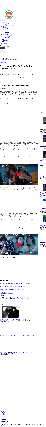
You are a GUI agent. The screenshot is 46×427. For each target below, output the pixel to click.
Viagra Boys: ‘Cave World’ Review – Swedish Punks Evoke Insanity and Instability (16, 283)
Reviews (9, 34)
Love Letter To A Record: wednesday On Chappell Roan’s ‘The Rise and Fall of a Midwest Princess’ (19, 368)
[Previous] (0, 304)
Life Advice (7, 33)
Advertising (4, 413)
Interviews (7, 29)
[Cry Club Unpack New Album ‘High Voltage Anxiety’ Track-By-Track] (10, 317)
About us (4, 411)
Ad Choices (4, 414)
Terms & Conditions (6, 416)
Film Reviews (7, 37)
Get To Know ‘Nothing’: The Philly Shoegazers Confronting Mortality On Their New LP (17, 335)
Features (9, 28)
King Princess (20, 79)
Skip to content (3, 9)
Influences (7, 32)
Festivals (4, 27)
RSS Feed (4, 419)
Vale (5, 24)
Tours (3, 26)
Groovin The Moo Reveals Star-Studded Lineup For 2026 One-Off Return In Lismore (16, 352)
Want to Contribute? (6, 417)
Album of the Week (21, 74)
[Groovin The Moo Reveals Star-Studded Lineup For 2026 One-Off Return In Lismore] (10, 350)
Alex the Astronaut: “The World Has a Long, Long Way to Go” (12, 289)
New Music (7, 23)
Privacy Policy (5, 415)
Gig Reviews (7, 36)
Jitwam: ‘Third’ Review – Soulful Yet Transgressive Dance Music (12, 286)
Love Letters (7, 31)
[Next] (2, 304)
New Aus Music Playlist (9, 25)
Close (1, 50)
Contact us (4, 412)
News (8, 22)
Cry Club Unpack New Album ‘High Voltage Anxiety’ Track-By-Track (13, 319)
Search (2, 48)
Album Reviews (8, 35)
